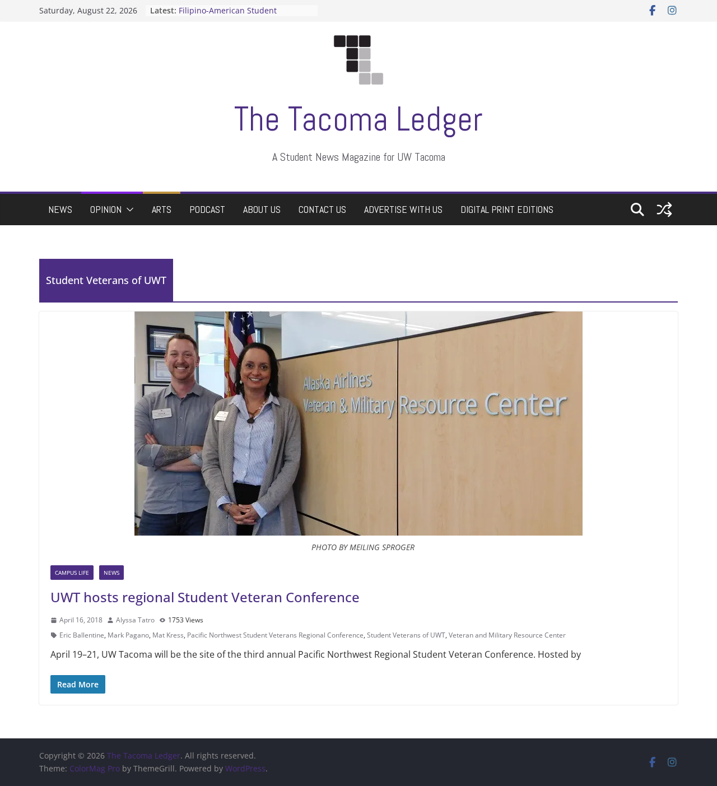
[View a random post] (664, 209)
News (60, 209)
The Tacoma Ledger (358, 119)
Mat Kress (168, 635)
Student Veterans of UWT (406, 635)
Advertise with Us (403, 209)
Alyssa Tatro (135, 620)
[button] (128, 209)
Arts (161, 209)
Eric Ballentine (81, 635)
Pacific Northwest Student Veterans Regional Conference (275, 635)
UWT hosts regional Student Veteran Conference (205, 597)
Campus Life (72, 572)
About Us (262, 209)
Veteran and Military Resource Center (507, 635)
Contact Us (322, 209)
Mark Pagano (128, 635)
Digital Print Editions (506, 209)
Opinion (106, 209)
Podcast (207, 209)
